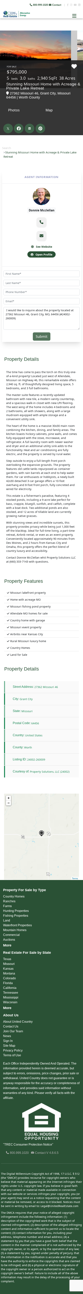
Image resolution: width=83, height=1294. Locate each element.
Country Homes (14, 896)
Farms (7, 906)
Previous (3, 29)
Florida (8, 983)
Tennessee (10, 992)
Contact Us (10, 1026)
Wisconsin (10, 1002)
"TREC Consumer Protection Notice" (28, 1144)
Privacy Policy (13, 1050)
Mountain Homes (14, 930)
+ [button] (9, 798)
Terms (75, 878)
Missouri (9, 963)
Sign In (8, 1040)
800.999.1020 (19, 1152)
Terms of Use (12, 1055)
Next (77, 29)
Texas (7, 959)
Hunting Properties (16, 910)
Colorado (9, 978)
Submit (41, 336)
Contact (56, 4)
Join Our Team (13, 1031)
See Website (43, 246)
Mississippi (10, 997)
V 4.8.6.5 (52, 1152)
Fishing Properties (15, 915)
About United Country (18, 1021)
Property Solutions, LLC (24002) (49, 771)
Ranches (9, 901)
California (9, 987)
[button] (41, 222)
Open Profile (43, 254)
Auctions (9, 939)
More (7, 945)
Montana (9, 973)
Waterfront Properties (17, 925)
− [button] (9, 803)
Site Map (9, 1045)
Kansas (8, 968)
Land (6, 920)
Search (6, 148)
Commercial (11, 934)
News (7, 1036)
